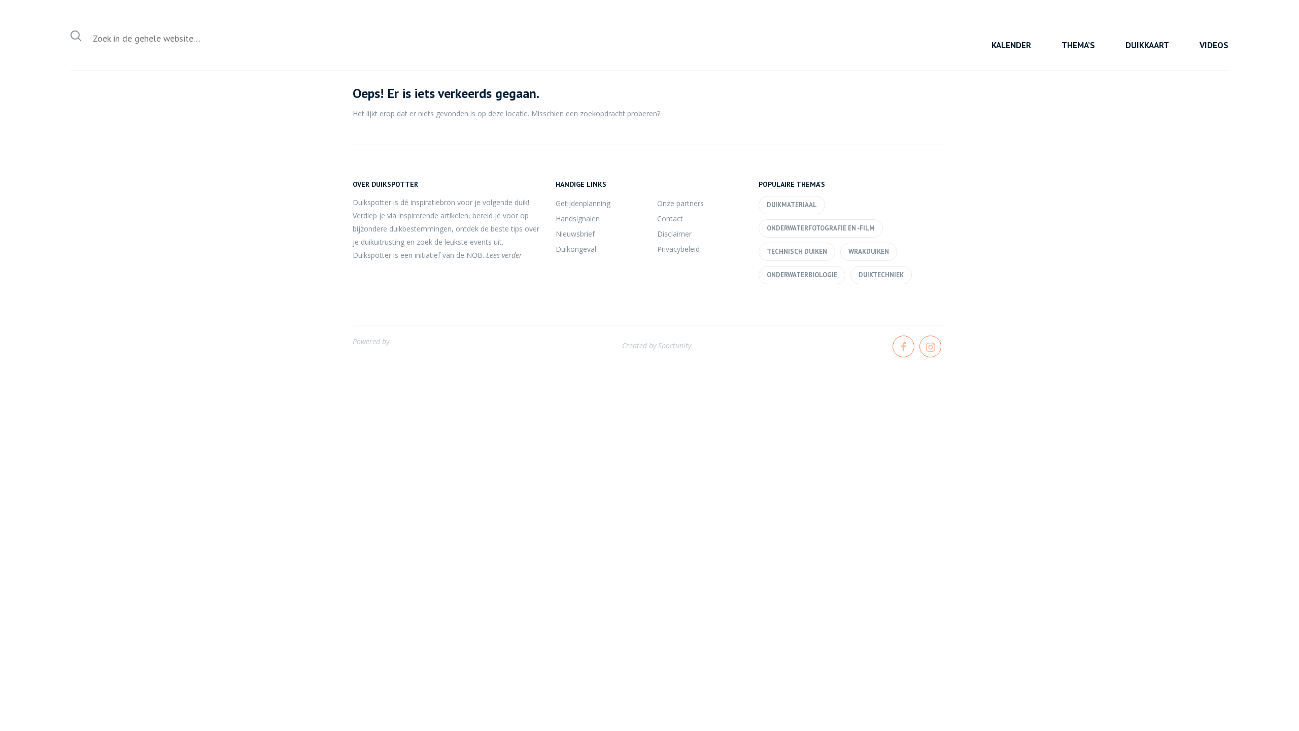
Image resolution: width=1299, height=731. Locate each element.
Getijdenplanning (583, 203)
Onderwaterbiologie (802, 275)
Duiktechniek (881, 275)
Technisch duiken (797, 251)
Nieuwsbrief (575, 234)
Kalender (1011, 45)
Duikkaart (1147, 45)
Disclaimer (674, 234)
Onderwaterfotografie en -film (821, 228)
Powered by (371, 341)
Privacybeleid (678, 249)
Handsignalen (578, 218)
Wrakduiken (868, 251)
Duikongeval (576, 249)
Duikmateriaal (792, 205)
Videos (1214, 45)
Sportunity (674, 345)
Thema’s (1078, 45)
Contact (670, 218)
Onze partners (680, 203)
